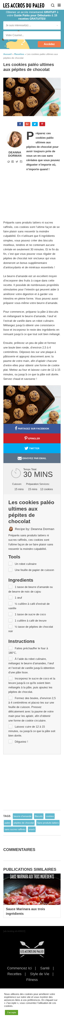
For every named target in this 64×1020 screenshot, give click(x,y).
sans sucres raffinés (15, 829)
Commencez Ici (19, 968)
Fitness (32, 980)
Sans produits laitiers (48, 822)
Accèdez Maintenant (49, 45)
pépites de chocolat (24, 822)
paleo (7, 822)
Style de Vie (39, 974)
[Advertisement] (36, 196)
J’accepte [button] (11, 1012)
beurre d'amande (23, 816)
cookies (50, 816)
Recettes (14, 974)
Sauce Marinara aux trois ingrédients (25, 911)
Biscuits (39, 816)
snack (32, 829)
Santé (45, 968)
